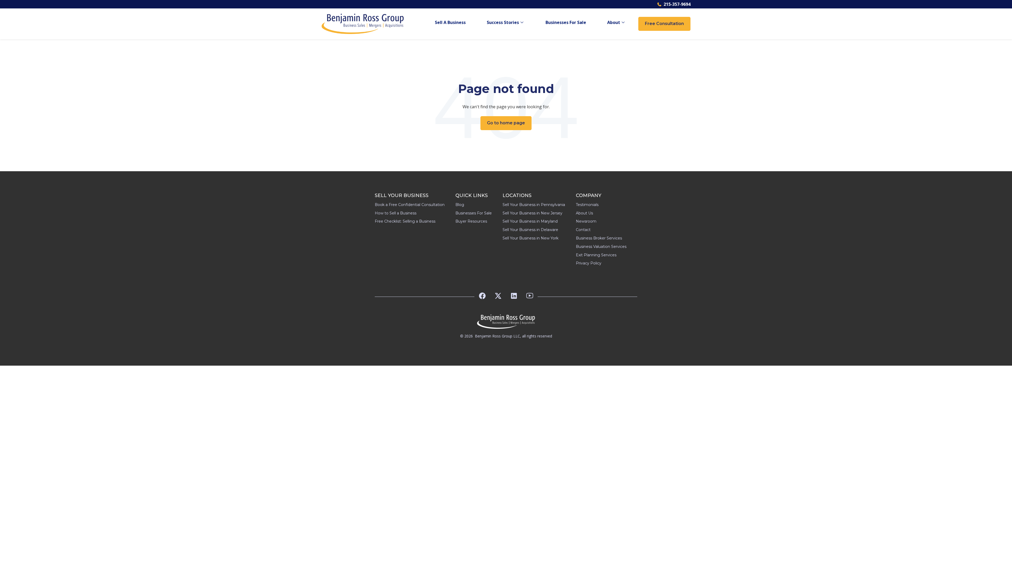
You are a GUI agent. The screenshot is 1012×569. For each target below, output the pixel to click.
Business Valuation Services (601, 246)
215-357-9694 (677, 4)
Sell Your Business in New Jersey (532, 213)
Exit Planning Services (596, 255)
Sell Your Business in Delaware (530, 229)
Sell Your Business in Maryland (530, 221)
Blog (459, 204)
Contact (583, 229)
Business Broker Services (599, 238)
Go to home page (506, 122)
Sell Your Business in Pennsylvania (534, 204)
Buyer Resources (471, 221)
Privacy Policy (588, 263)
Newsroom (586, 221)
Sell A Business (450, 22)
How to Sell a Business (395, 213)
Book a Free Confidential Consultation (410, 204)
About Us (584, 213)
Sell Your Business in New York (530, 238)
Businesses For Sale (566, 22)
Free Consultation (664, 23)
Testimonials (587, 204)
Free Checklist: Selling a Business (405, 221)
